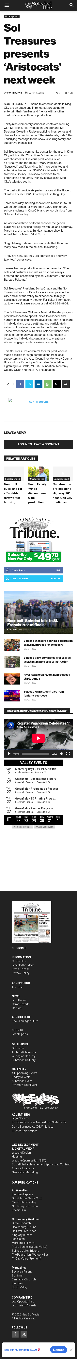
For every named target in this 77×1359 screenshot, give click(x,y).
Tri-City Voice (20, 1258)
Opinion (17, 1008)
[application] (38, 738)
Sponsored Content (57, 1164)
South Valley (19, 1287)
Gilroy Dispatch (21, 1223)
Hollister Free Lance (24, 1231)
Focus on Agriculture (25, 1021)
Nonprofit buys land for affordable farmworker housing (13, 493)
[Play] (9, 754)
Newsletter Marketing (25, 1172)
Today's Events (21, 1077)
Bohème (17, 1275)
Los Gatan (18, 1238)
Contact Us (19, 961)
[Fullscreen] (68, 754)
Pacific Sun (19, 1210)
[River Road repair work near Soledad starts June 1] (12, 679)
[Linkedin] (38, 384)
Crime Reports (21, 1004)
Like (58, 570)
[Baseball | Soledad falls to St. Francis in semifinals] (38, 612)
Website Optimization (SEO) (29, 1160)
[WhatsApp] (48, 384)
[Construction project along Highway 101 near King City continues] (63, 474)
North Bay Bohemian (25, 1206)
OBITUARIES (20, 1044)
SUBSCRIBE (19, 948)
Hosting (17, 1156)
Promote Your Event (24, 1084)
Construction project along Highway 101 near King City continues (62, 493)
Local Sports (20, 1034)
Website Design (21, 1152)
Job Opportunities (23, 1301)
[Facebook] (20, 384)
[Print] (66, 384)
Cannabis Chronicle (24, 1279)
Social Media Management (28, 1164)
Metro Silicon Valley (24, 1202)
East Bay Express (22, 1194)
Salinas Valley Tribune (25, 1250)
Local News (19, 1000)
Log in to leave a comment (38, 444)
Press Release (20, 969)
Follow (55, 578)
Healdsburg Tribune (24, 1227)
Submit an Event (22, 1081)
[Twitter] (29, 384)
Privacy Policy (20, 973)
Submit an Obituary (24, 1060)
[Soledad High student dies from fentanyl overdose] (12, 695)
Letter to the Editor (23, 965)
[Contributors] (17, 407)
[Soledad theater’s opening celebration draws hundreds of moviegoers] (12, 645)
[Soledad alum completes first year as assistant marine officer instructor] (12, 662)
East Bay (17, 1283)
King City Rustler (22, 1235)
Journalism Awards (24, 1305)
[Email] (57, 384)
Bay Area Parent (22, 1271)
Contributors (14, 92)
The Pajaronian (21, 1254)
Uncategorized (11, 16)
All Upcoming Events (24, 1073)
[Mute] (62, 754)
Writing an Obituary (23, 1056)
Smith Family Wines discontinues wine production (37, 493)
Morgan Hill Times (23, 1242)
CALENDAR (19, 1069)
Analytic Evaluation (23, 1168)
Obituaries (18, 1048)
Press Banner (20, 1246)
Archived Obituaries (24, 1052)
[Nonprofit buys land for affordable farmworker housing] (14, 474)
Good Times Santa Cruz (27, 1198)
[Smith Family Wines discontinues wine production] (38, 474)
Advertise (17, 987)
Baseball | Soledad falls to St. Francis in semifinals (32, 622)
